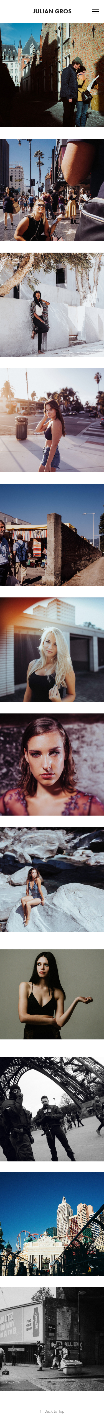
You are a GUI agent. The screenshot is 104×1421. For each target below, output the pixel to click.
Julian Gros (52, 11)
